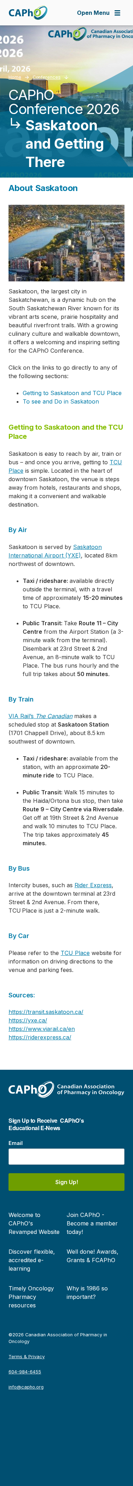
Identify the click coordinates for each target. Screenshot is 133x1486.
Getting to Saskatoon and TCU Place (72, 392)
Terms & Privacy (27, 1356)
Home (15, 77)
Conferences (47, 77)
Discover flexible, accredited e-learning (32, 1260)
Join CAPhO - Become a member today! (92, 1223)
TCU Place (75, 952)
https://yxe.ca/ (28, 1020)
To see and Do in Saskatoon (61, 401)
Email (16, 1143)
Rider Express (93, 885)
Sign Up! (66, 1182)
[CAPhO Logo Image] (28, 13)
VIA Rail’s (40, 716)
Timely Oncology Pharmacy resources (31, 1297)
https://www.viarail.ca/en (42, 1028)
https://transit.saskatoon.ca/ (46, 1011)
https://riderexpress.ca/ (40, 1037)
